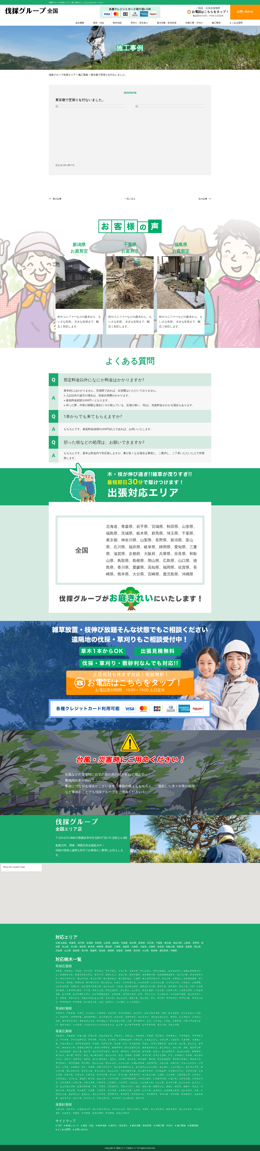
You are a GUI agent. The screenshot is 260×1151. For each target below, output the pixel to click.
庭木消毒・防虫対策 (166, 22)
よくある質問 (236, 22)
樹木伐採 (117, 22)
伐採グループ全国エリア (126, 1148)
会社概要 (79, 22)
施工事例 (216, 22)
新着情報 (194, 1125)
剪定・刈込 (98, 22)
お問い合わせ (81, 1129)
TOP (60, 1125)
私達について (72, 1125)
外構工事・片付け (194, 22)
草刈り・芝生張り (139, 22)
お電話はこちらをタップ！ (210, 11)
